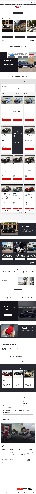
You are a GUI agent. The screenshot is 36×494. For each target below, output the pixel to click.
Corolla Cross (3, 463)
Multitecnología (29, 457)
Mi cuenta (32, 2)
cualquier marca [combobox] (4, 86)
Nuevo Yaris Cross (4, 455)
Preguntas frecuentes (21, 456)
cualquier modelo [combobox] (21, 86)
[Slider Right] (11, 100)
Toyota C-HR (3, 460)
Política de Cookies (28, 492)
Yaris (2, 452)
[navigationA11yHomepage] (1, 2)
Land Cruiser (3, 469)
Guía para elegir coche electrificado (30, 453)
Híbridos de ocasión (13, 454)
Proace (3, 477)
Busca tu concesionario (32, 0)
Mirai (2, 467)
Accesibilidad (32, 492)
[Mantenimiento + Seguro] (7, 247)
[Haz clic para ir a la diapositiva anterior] (31, 40)
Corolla (3, 456)
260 (21, 216)
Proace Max (3, 476)
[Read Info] (5, 173)
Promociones (3, 479)
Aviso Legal (18, 492)
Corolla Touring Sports (5, 459)
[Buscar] (29, 2)
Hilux (2, 470)
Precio (2, 88)
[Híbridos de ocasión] (7, 26)
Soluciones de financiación (12, 460)
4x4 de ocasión (12, 457)
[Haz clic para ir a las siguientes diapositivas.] (33, 40)
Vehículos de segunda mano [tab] (4, 349)
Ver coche (6, 178)
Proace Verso (3, 473)
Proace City (3, 474)
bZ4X (2, 466)
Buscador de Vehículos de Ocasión (13, 452)
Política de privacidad (22, 492)
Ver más (3, 257)
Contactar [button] (6, 180)
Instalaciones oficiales (22, 454)
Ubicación (19, 88)
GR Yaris (3, 453)
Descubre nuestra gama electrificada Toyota (30, 455)
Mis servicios (20, 452)
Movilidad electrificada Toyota (29, 460)
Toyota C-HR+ (3, 462)
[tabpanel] (22, 354)
